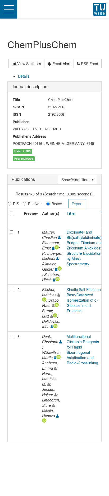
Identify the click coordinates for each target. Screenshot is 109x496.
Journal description (29, 86)
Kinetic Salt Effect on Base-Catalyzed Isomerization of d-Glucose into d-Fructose (84, 300)
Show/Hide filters (76, 179)
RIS (16, 203)
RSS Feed (89, 63)
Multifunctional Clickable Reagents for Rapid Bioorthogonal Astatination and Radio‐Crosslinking (83, 349)
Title (71, 213)
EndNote (35, 203)
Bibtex (57, 203)
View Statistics (28, 63)
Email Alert (60, 63)
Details (23, 76)
